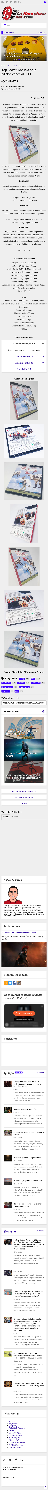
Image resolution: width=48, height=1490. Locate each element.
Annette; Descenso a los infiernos (26, 1109)
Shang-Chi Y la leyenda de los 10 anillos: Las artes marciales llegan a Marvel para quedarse (27, 1084)
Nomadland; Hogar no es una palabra (28, 1181)
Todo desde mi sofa (15, 1447)
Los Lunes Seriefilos (16, 1435)
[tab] (24, 343)
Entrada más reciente (24, 791)
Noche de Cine (14, 1439)
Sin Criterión (13, 1444)
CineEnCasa (17, 66)
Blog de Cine (13, 1423)
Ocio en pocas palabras (17, 1442)
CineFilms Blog (14, 1427)
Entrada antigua (24, 797)
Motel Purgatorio (14, 1437)
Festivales (10, 1231)
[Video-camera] (2, 2)
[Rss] (15, 2)
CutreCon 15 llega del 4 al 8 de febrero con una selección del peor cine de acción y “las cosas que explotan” (28, 1294)
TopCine (18, 1072)
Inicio (24, 803)
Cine (9, 66)
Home (3, 66)
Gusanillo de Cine (15, 1434)
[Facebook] (7, 2)
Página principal (8, 1477)
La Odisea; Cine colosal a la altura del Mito (18, 933)
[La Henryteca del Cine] (24, 20)
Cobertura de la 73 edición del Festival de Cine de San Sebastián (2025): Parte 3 (29, 1386)
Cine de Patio (13, 1425)
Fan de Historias (14, 1432)
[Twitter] (11, 2)
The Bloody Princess (16, 1446)
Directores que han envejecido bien (27, 1158)
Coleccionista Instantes (17, 1429)
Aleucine (12, 1422)
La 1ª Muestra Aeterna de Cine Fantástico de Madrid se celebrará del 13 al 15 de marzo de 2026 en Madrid (28, 1355)
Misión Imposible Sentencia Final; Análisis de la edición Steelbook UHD (23, 776)
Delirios (11, 1430)
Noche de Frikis (14, 1441)
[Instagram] (19, 2)
